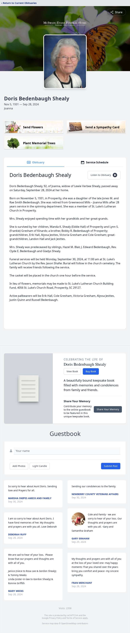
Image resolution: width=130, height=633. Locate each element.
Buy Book (91, 371)
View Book (72, 371)
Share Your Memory (108, 409)
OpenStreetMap (68, 623)
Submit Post (110, 466)
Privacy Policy (55, 618)
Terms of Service (74, 618)
